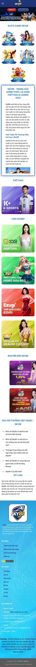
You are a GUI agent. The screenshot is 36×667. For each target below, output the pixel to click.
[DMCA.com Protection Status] (8, 561)
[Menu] (3, 3)
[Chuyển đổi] (3, 432)
